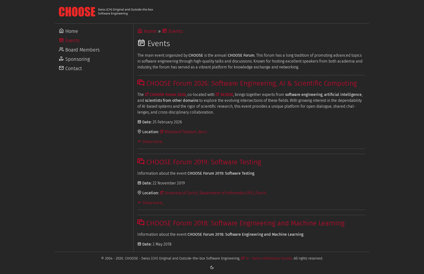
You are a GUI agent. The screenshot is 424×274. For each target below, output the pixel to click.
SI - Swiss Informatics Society (268, 258)
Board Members (82, 50)
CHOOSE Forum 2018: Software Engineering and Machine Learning (244, 223)
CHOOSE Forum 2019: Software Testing (202, 162)
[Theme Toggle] (212, 267)
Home (71, 31)
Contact (73, 68)
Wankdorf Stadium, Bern (185, 132)
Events (72, 40)
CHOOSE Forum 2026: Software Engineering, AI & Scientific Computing (250, 83)
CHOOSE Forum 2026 (167, 94)
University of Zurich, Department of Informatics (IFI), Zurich (215, 193)
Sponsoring (77, 59)
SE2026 (226, 94)
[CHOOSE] (212, 11)
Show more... (152, 141)
